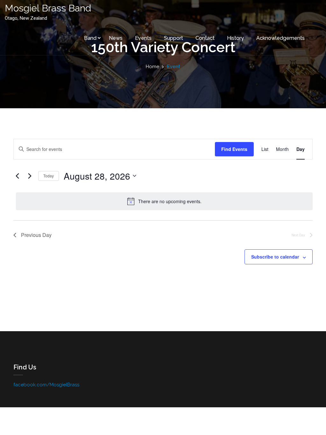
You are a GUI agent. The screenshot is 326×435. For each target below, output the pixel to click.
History (235, 38)
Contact (205, 38)
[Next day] (29, 176)
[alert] (164, 201)
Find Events (234, 149)
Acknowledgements (280, 38)
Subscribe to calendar (275, 256)
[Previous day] (17, 176)
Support (173, 38)
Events (143, 38)
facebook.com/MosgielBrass (46, 385)
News (116, 38)
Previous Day (36, 235)
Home (152, 66)
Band (90, 38)
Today (48, 175)
